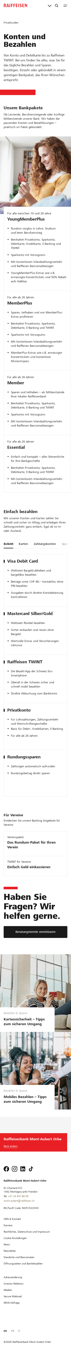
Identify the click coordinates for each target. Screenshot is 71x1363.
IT (19, 1330)
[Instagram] (14, 1169)
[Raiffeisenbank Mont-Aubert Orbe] (15, 5)
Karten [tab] (23, 544)
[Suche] (56, 5)
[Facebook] (6, 1169)
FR (12, 1330)
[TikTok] (31, 1169)
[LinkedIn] (22, 1169)
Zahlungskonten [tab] (45, 544)
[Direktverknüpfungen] (49, 5)
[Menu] (65, 5)
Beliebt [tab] (8, 544)
